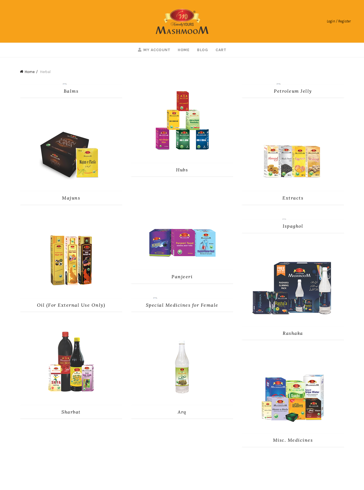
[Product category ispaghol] (293, 225)
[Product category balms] (71, 90)
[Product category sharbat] (71, 411)
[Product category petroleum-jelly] (293, 90)
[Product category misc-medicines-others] (293, 440)
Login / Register (339, 21)
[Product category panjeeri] (182, 276)
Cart (221, 49)
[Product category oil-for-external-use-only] (71, 305)
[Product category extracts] (293, 197)
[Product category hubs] (182, 169)
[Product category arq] (182, 411)
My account (156, 49)
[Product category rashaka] (293, 333)
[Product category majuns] (71, 197)
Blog (202, 49)
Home (183, 49)
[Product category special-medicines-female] (182, 305)
